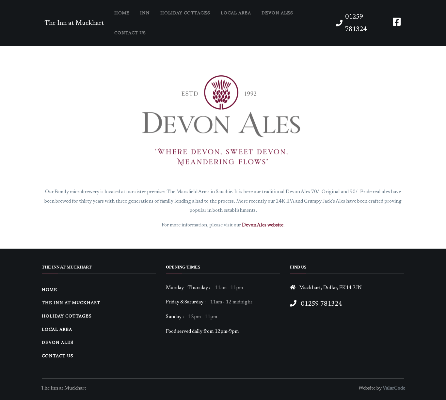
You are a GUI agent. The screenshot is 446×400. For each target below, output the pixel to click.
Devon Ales (277, 13)
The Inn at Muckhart (74, 23)
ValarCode (394, 388)
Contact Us (130, 33)
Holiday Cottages (185, 13)
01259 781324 (356, 23)
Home (122, 13)
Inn (145, 13)
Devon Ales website (262, 225)
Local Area (236, 13)
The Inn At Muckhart (71, 303)
